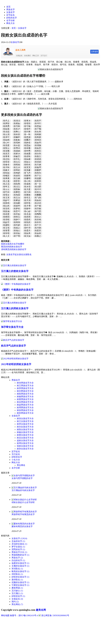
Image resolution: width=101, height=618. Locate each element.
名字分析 (10, 20)
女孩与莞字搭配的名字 (22, 478)
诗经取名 (17, 574)
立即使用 (94, 52)
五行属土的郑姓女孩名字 (15, 308)
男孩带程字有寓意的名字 (23, 514)
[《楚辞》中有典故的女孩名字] (16, 284)
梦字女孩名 (18, 547)
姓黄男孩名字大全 (25, 399)
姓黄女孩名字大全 (25, 435)
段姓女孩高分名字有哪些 (12, 244)
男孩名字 (10, 9)
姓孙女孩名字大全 (25, 449)
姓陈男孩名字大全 (25, 394)
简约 (15, 601)
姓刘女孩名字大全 (25, 427)
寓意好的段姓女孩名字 (11, 246)
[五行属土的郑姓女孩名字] (13, 303)
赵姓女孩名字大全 (25, 440)
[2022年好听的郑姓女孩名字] (14, 358)
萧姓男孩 (17, 588)
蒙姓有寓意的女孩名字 (22, 526)
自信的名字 (18, 560)
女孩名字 (10, 12)
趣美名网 (41, 609)
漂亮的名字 (18, 549)
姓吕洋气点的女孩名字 (13, 345)
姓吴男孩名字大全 (25, 402)
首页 (8, 7)
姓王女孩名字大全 (25, 421)
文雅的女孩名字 (20, 566)
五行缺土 (17, 590)
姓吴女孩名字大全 (25, 438)
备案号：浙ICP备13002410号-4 (24, 615)
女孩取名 (27, 254)
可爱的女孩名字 (20, 585)
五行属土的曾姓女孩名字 (15, 271)
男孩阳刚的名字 (20, 555)
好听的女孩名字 (20, 577)
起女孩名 (19, 254)
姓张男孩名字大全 (25, 383)
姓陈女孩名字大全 (25, 429)
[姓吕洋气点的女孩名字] (12, 340)
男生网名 (21, 465)
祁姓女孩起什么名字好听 (23, 502)
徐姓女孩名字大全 (25, 446)
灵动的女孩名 (19, 544)
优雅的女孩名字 (20, 582)
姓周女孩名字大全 (25, 443)
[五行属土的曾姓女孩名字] (13, 265)
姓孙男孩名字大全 (25, 413)
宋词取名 (17, 569)
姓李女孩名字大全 (25, 424)
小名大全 (16, 460)
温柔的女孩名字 (20, 563)
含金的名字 (18, 541)
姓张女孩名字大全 (25, 418)
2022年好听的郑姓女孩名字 (16, 364)
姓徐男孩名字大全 (25, 410)
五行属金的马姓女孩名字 (23, 490)
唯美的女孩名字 (20, 571)
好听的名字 (11, 18)
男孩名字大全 (19, 552)
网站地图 (5, 615)
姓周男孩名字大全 (25, 407)
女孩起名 (17, 599)
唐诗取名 (17, 580)
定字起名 (10, 15)
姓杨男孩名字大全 (25, 396)
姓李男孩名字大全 (25, 388)
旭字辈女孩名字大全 (12, 327)
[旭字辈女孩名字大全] (11, 321)
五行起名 (16, 454)
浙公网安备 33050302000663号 (55, 615)
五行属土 (17, 593)
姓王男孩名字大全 (25, 385)
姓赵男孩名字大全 (25, 405)
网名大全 (10, 23)
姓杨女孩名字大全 (25, 432)
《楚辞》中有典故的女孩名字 (17, 289)
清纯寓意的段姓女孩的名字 (13, 249)
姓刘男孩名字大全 (25, 391)
